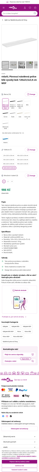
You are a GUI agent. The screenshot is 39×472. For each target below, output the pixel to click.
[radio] (5, 103)
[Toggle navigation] (3, 7)
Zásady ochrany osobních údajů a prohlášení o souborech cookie (19, 457)
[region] (19, 460)
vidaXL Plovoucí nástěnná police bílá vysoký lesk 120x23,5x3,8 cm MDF (19, 80)
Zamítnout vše (19, 466)
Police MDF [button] (6, 336)
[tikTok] (11, 416)
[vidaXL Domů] (12, 7)
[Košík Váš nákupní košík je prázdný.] (35, 7)
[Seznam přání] (30, 7)
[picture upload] (20, 303)
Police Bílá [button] (28, 331)
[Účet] (24, 7)
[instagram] (7, 416)
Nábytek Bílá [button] (15, 326)
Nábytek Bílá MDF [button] (8, 331)
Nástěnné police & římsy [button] (10, 341)
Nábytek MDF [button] (27, 326)
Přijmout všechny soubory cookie (19, 461)
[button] (19, 436)
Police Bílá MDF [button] (17, 336)
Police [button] (19, 331)
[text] (5, 190)
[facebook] (3, 416)
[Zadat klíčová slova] (34, 13)
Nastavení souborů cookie (19, 470)
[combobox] (19, 13)
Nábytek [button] (5, 326)
